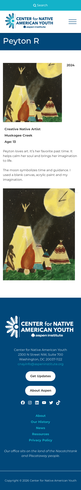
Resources (40, 434)
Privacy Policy (40, 440)
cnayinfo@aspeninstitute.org (41, 364)
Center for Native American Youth (53, 480)
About (41, 416)
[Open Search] (40, 5)
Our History (40, 422)
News (40, 428)
